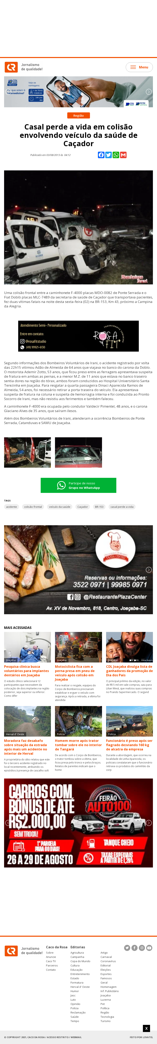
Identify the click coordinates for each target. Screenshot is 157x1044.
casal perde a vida (122, 507)
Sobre (50, 952)
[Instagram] (142, 948)
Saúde (75, 1016)
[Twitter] (127, 948)
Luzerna (106, 999)
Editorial (106, 965)
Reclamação (78, 1012)
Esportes (106, 974)
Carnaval (106, 957)
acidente (11, 507)
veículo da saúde (59, 507)
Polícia (74, 1008)
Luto (73, 999)
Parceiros (52, 965)
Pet (103, 1004)
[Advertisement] (78, 28)
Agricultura (77, 952)
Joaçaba (106, 995)
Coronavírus (108, 961)
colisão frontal (33, 507)
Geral (104, 982)
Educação (77, 969)
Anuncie (51, 957)
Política (105, 1008)
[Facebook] (134, 948)
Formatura (77, 982)
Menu (143, 67)
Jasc (73, 995)
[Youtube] (149, 948)
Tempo (75, 1021)
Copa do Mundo (80, 961)
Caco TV (51, 961)
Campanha (77, 957)
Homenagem (109, 987)
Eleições (106, 969)
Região (105, 1012)
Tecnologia (107, 1016)
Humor (75, 991)
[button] (149, 92)
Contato (51, 969)
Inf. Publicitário (110, 991)
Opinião (75, 1004)
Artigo (104, 952)
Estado (75, 978)
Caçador (82, 507)
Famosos (106, 978)
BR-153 (99, 507)
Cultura (75, 965)
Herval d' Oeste (80, 987)
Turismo (106, 1021)
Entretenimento (80, 974)
